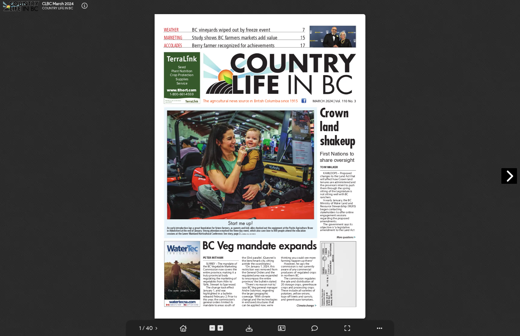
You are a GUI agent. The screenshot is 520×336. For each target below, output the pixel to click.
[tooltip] (146, 328)
